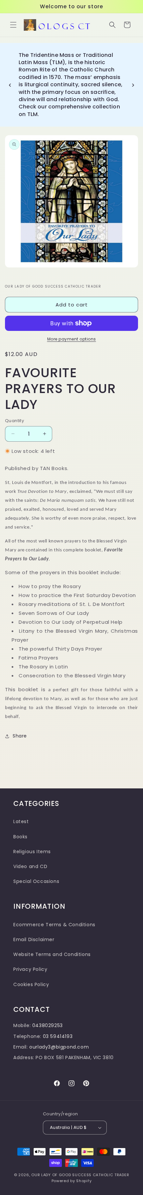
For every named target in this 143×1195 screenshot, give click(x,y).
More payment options (71, 339)
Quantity (14, 421)
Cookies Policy (31, 984)
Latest (21, 821)
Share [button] (20, 736)
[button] (13, 25)
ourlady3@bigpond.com (59, 1047)
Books (20, 836)
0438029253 (47, 1025)
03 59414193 (58, 1036)
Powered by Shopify (72, 1180)
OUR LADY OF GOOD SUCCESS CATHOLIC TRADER (80, 1174)
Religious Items (32, 851)
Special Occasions (36, 881)
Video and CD (30, 866)
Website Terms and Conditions (52, 954)
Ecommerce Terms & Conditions (54, 924)
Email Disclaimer (34, 939)
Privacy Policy (30, 969)
